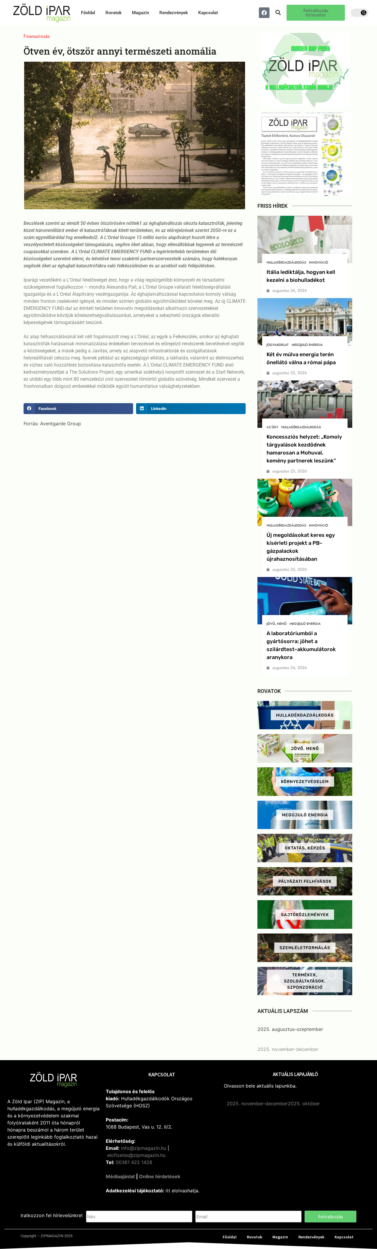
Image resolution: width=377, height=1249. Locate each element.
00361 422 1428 (134, 1162)
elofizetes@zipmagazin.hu (136, 1155)
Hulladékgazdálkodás (286, 262)
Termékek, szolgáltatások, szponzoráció (305, 981)
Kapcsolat (208, 12)
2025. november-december (287, 1049)
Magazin (140, 12)
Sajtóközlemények (305, 914)
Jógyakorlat (278, 344)
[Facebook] (264, 12)
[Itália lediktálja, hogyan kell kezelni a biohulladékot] (304, 239)
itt (168, 1191)
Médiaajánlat (120, 1176)
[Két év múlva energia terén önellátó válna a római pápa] (304, 322)
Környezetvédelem (305, 781)
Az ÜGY (272, 427)
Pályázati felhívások (305, 881)
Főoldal (88, 12)
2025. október (304, 1103)
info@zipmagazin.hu (143, 1148)
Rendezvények (173, 12)
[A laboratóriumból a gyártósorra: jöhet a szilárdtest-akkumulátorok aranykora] (304, 600)
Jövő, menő (277, 623)
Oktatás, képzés (305, 848)
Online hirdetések (159, 1176)
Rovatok (113, 12)
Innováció (318, 262)
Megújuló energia (307, 344)
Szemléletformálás (305, 947)
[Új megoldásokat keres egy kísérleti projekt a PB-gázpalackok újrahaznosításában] (304, 502)
